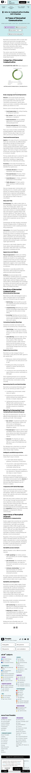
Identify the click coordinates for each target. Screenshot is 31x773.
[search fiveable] (5, 2)
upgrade (22, 2)
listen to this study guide (16, 34)
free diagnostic (12, 2)
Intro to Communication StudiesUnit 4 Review (15, 13)
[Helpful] (14, 627)
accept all (17, 769)
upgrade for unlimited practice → (15, 757)
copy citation (13, 30)
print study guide (22, 27)
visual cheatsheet (10, 27)
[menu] (28, 2)
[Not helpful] (17, 627)
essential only (7, 768)
